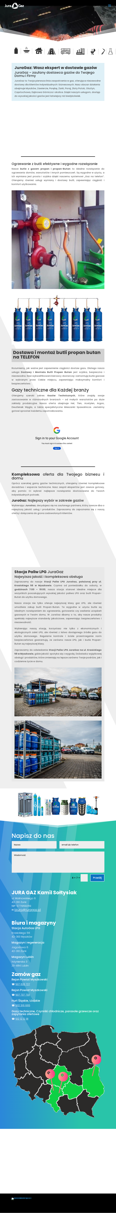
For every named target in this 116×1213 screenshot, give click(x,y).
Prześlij (97, 877)
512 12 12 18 (21, 1019)
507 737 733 (22, 995)
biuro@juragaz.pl (27, 910)
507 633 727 (22, 984)
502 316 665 (22, 1005)
